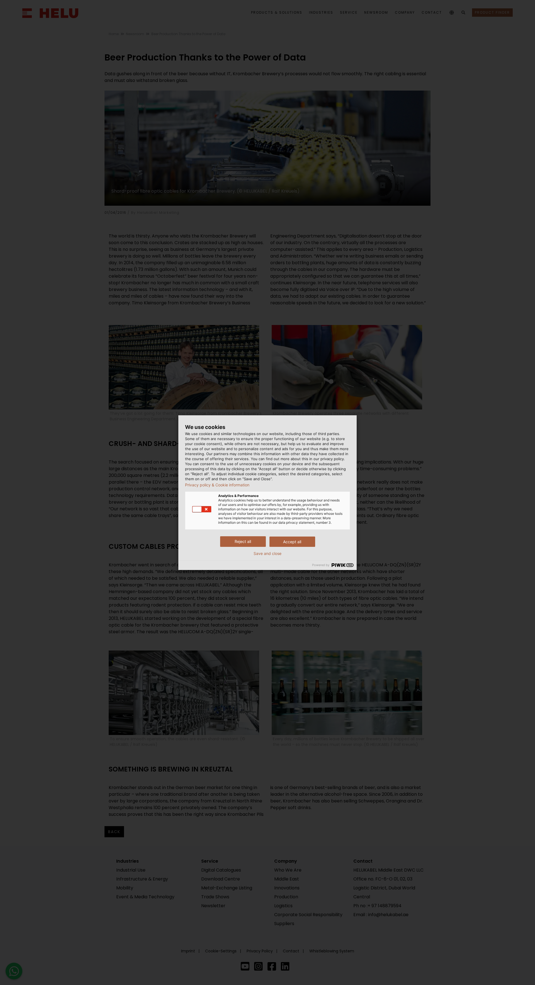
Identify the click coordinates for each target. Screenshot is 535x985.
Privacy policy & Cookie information (217, 485)
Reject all (243, 541)
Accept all (292, 541)
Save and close (267, 553)
